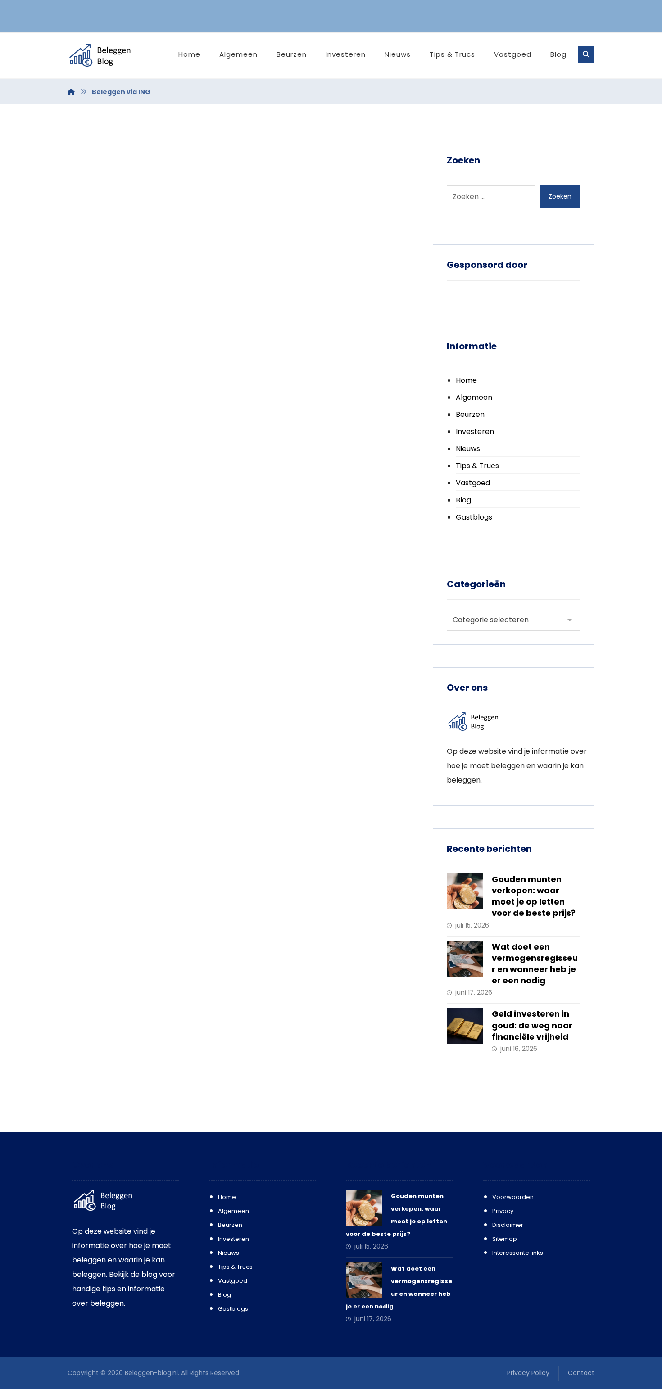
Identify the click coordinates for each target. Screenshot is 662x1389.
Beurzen (470, 414)
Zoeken (560, 196)
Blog (463, 500)
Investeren (475, 431)
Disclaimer (507, 1225)
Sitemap (504, 1239)
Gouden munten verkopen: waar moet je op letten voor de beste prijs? (534, 896)
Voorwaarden (513, 1197)
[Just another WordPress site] (110, 55)
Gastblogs (474, 517)
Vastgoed (473, 483)
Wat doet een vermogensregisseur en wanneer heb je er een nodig (535, 963)
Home (466, 380)
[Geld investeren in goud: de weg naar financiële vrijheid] (465, 1026)
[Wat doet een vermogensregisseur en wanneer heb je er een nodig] (465, 959)
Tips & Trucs (477, 466)
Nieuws (468, 448)
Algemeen (474, 397)
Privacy (502, 1211)
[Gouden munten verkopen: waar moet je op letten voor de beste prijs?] (465, 891)
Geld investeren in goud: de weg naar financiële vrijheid (532, 1025)
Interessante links (517, 1253)
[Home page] (71, 91)
